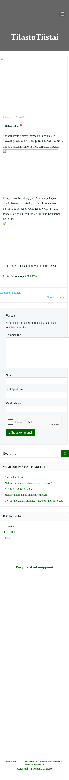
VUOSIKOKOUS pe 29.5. (19, 489)
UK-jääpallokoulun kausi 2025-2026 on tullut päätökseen (34, 500)
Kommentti (13, 335)
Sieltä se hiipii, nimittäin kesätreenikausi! (26, 494)
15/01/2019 (19, 117)
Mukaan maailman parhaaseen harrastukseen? (28, 483)
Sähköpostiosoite (15, 389)
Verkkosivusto (14, 403)
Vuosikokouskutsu (14, 477)
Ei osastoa (9, 526)
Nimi (9, 375)
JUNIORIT (9, 532)
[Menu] (62, 14)
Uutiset (7, 538)
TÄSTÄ (32, 276)
